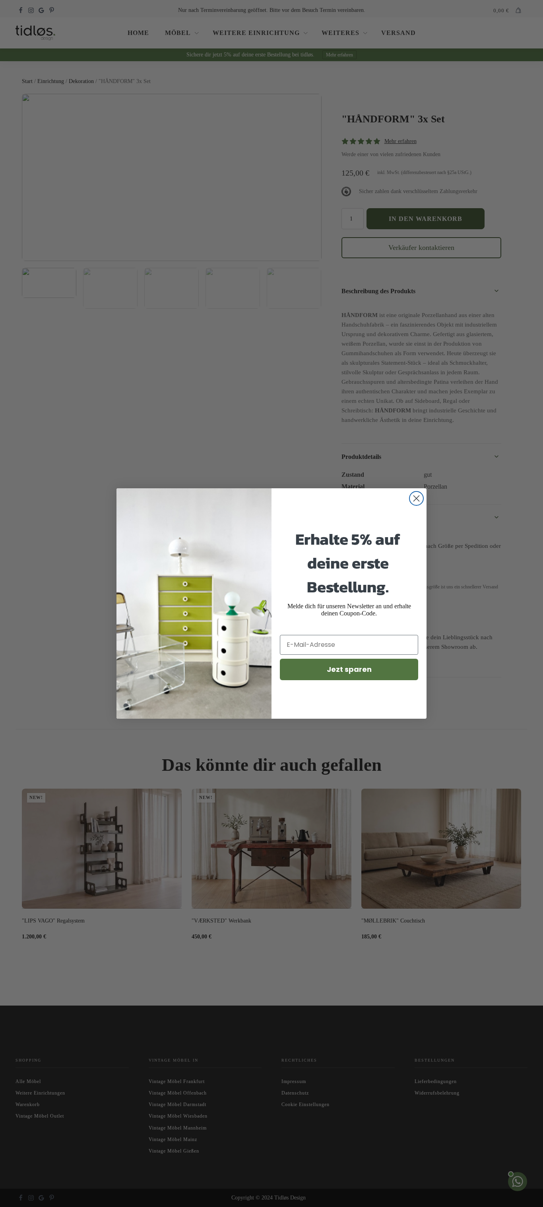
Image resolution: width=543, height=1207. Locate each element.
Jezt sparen (349, 669)
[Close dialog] (416, 498)
